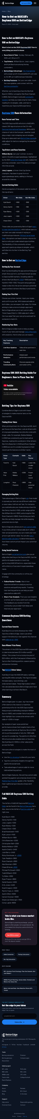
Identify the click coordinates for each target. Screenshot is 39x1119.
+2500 (19, 855)
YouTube (19, 1044)
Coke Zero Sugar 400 (18, 160)
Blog (9, 11)
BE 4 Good (23, 1091)
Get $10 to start (13, 935)
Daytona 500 (8, 112)
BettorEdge (20, 260)
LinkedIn (32, 1044)
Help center (5, 1102)
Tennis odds (5, 1077)
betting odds (25, 809)
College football (25, 1077)
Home (4, 11)
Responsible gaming (26, 1102)
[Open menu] (35, 3)
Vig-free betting (29, 71)
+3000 (15, 867)
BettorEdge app (26, 806)
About (4, 1088)
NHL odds (23, 1072)
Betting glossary (7, 1058)
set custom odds (30, 527)
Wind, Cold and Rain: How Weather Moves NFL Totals (18, 989)
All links (4, 1047)
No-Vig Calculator (9, 959)
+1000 (21, 280)
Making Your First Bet (10, 781)
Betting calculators (8, 1055)
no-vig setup (14, 757)
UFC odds (23, 1074)
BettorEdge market (28, 138)
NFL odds (5, 1069)
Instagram (5, 1044)
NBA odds (5, 1072)
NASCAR (8, 670)
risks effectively (31, 332)
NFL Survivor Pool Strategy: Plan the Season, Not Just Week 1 (19, 972)
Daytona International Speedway (14, 129)
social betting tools (19, 554)
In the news (23, 1094)
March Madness (6, 1080)
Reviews (22, 1088)
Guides (4, 1091)
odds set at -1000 (12, 640)
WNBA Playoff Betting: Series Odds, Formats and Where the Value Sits (19, 981)
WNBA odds (5, 1074)
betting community (11, 86)
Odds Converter (9, 954)
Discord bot (5, 1061)
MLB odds (23, 1069)
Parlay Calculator (23, 954)
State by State (6, 1105)
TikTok (14, 1044)
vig (27, 498)
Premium (23, 1055)
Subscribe (19, 1022)
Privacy (19, 1116)
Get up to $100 (26, 3)
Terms (14, 1116)
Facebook (26, 1044)
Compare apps (24, 1058)
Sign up (25, 1116)
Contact (22, 1105)
